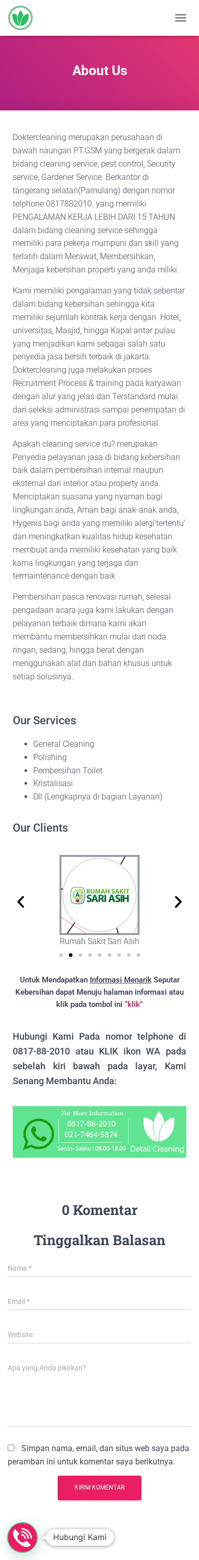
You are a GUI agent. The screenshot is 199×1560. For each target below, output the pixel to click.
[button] (21, 901)
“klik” (134, 1004)
